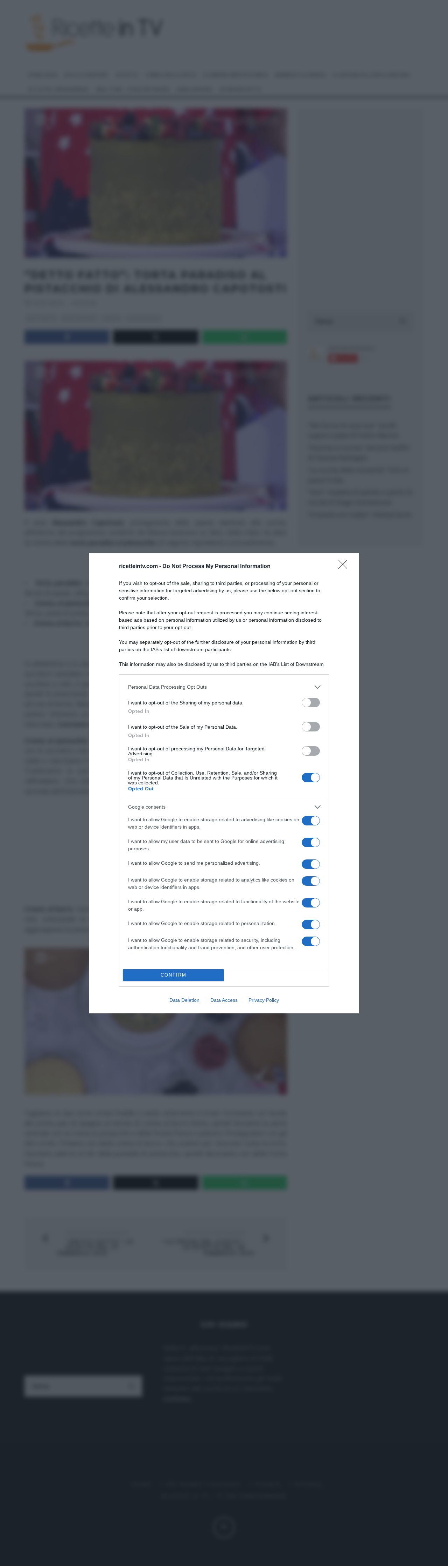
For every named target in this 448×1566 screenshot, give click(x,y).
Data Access (224, 1000)
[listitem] (224, 687)
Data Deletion (184, 1000)
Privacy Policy (263, 1000)
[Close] (345, 566)
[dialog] (224, 783)
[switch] (311, 702)
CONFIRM (174, 975)
